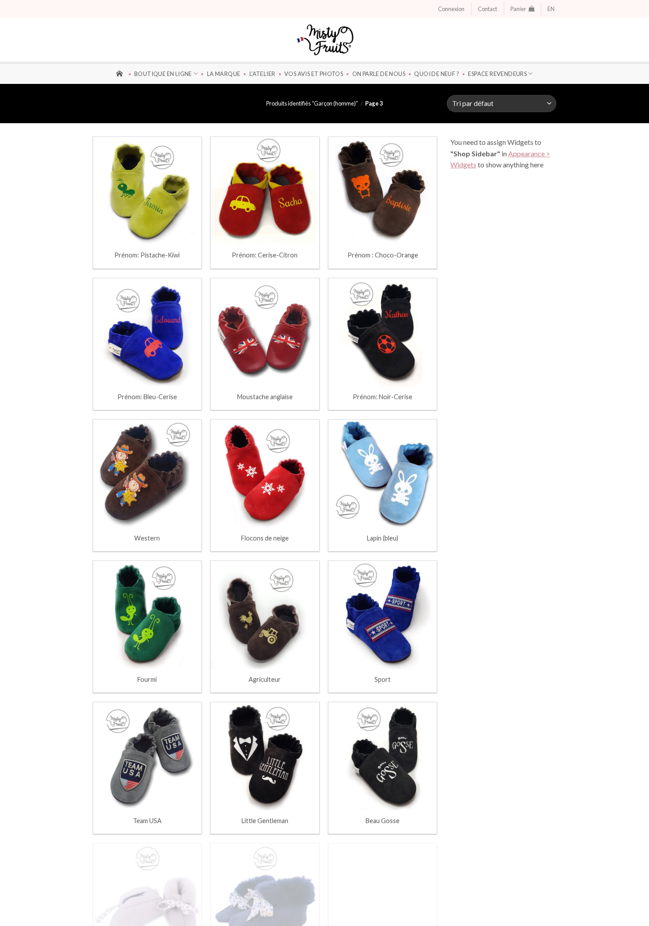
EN (551, 8)
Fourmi (147, 679)
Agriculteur (265, 679)
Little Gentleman (264, 820)
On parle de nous (378, 73)
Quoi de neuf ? (436, 73)
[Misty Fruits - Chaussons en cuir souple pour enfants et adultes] (325, 40)
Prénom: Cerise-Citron (265, 255)
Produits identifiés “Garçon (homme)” (312, 103)
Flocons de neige (265, 538)
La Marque (223, 73)
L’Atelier (262, 73)
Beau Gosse (383, 820)
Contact (487, 8)
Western (147, 538)
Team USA (147, 820)
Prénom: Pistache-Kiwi (147, 255)
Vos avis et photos (313, 73)
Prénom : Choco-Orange (382, 255)
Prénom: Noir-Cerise (382, 397)
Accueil (120, 72)
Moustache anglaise (265, 397)
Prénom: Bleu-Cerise (147, 397)
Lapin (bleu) (382, 538)
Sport (382, 679)
